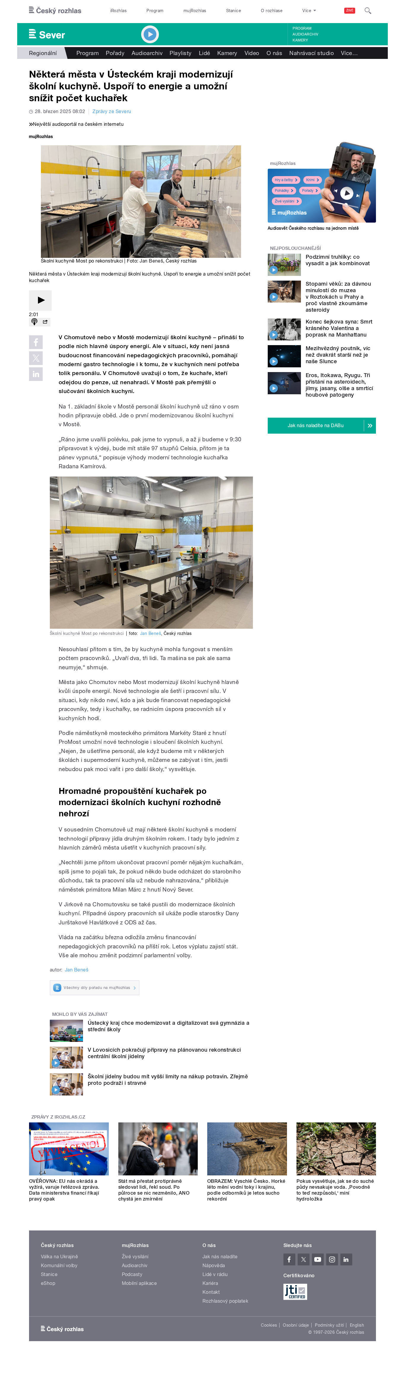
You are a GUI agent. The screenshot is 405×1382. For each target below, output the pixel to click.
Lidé (204, 53)
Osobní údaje (296, 1325)
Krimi (310, 180)
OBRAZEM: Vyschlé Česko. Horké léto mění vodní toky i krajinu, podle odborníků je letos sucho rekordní (246, 1190)
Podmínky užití (329, 1325)
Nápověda (214, 1265)
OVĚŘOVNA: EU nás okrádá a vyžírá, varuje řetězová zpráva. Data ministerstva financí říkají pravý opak (64, 1190)
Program (154, 10)
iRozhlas (118, 10)
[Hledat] (368, 10)
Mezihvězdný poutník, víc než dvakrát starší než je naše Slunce (338, 354)
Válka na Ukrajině (59, 1256)
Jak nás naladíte (220, 1256)
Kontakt (211, 1292)
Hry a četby (284, 180)
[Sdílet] (45, 322)
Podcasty (132, 1274)
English (357, 1325)
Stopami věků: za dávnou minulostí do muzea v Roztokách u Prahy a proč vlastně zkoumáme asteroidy (338, 297)
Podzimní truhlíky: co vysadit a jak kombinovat (338, 260)
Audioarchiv (305, 34)
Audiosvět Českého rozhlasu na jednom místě (313, 228)
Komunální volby (59, 1265)
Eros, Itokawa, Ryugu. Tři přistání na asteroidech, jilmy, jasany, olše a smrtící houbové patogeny (339, 385)
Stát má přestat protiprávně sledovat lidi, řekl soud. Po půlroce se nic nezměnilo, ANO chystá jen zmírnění (154, 1190)
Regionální (43, 53)
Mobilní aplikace (139, 1283)
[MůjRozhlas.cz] (41, 137)
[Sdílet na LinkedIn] (36, 374)
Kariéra (210, 1283)
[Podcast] (34, 322)
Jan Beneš (151, 261)
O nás (274, 53)
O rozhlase (272, 10)
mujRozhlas (195, 10)
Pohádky (282, 191)
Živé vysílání (284, 201)
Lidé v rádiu (215, 1274)
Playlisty (181, 53)
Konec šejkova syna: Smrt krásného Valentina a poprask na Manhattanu (339, 328)
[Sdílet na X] (36, 358)
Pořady (115, 53)
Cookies (269, 1325)
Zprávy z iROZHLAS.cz (58, 1117)
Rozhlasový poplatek (225, 1301)
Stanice (233, 10)
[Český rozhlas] (55, 10)
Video (252, 53)
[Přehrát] (40, 300)
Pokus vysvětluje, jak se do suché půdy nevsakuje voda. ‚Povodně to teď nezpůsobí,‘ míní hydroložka (335, 1190)
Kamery (300, 40)
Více (349, 53)
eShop (48, 1283)
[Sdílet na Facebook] (36, 342)
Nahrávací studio (311, 53)
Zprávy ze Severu (112, 111)
